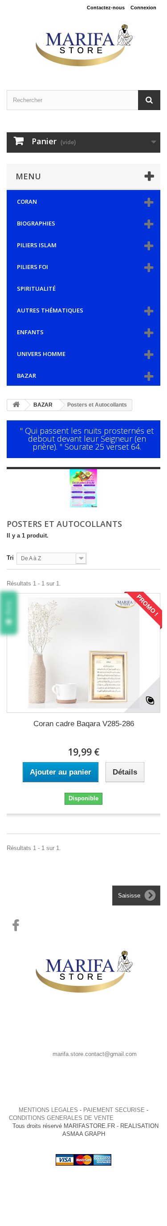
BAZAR (26, 376)
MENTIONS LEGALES (48, 1110)
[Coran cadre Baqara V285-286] (83, 652)
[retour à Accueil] (16, 405)
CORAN (27, 202)
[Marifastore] (83, 45)
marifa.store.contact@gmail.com (95, 1054)
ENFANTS (30, 332)
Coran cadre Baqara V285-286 (83, 724)
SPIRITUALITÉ (36, 289)
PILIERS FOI (32, 267)
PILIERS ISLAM (37, 245)
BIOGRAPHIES (36, 223)
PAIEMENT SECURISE (114, 1110)
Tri (10, 557)
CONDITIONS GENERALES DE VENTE (61, 1118)
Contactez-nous (106, 7)
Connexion (143, 7)
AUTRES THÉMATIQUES (50, 310)
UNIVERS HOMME (41, 354)
